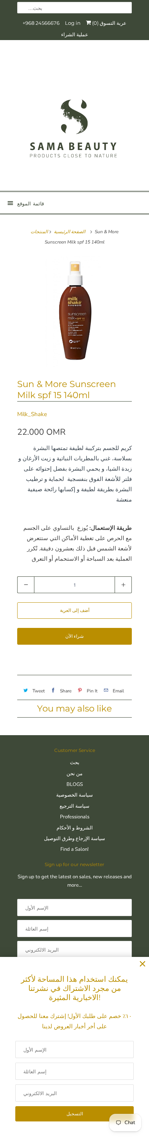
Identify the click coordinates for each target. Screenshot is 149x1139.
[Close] (142, 964)
